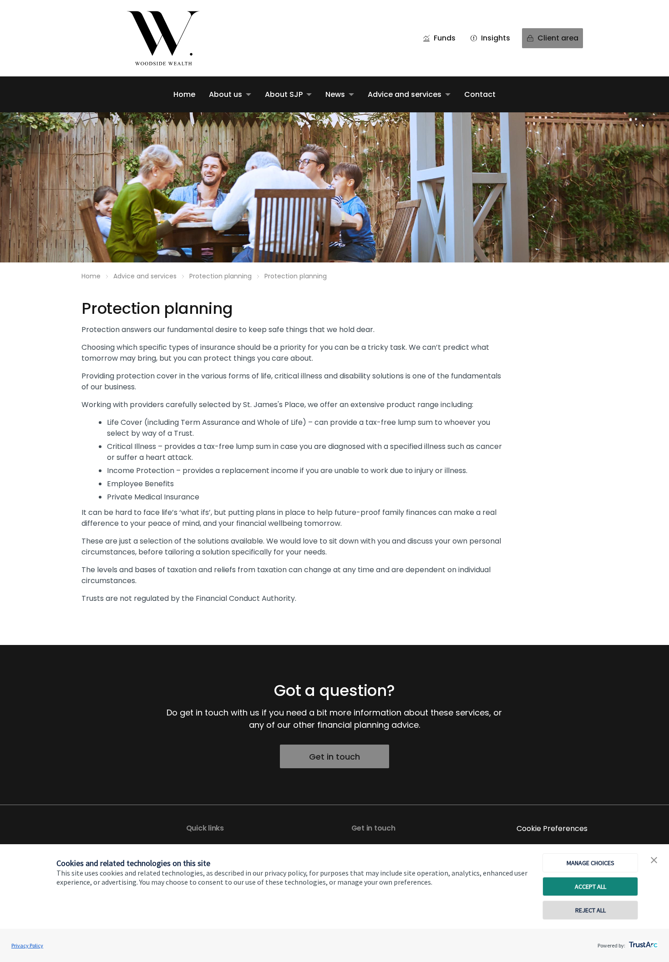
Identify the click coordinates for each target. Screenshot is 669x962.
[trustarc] (642, 942)
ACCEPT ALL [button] (590, 886)
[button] (654, 860)
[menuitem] (184, 94)
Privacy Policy (27, 945)
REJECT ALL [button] (590, 910)
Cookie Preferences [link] (552, 828)
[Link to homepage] (172, 38)
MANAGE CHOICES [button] (590, 863)
